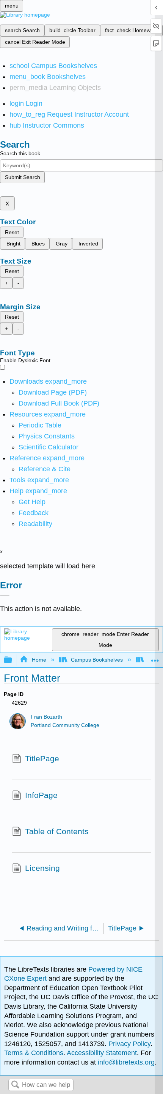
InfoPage (41, 795)
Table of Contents (57, 831)
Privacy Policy (129, 1044)
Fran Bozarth (46, 717)
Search (15, 1085)
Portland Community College (65, 725)
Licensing (42, 868)
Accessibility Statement (102, 1053)
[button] (34, 513)
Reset (12, 232)
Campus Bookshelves (96, 660)
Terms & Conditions (33, 1053)
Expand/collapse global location (155, 658)
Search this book (20, 153)
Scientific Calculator (48, 447)
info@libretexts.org (125, 1062)
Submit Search (22, 177)
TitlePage (42, 758)
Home (38, 660)
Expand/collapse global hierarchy (13, 660)
